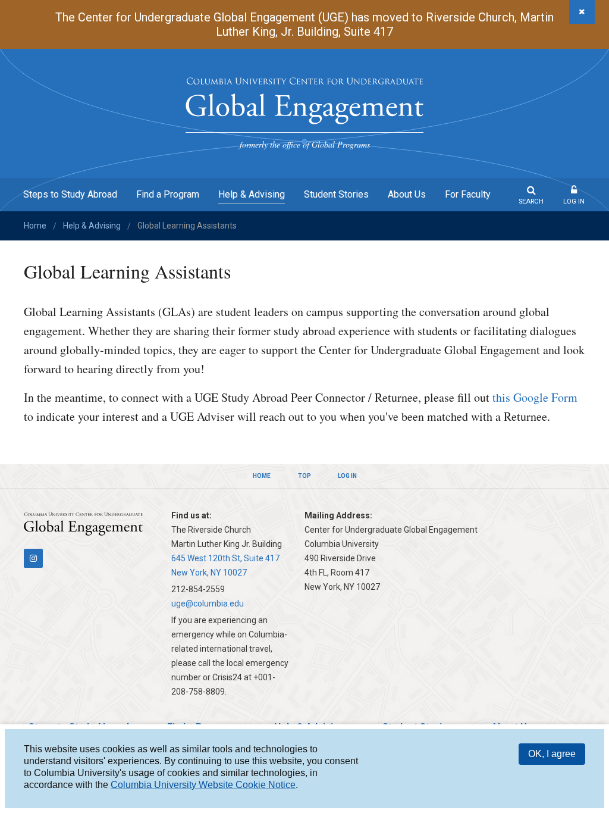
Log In (574, 201)
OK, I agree (552, 754)
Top (304, 476)
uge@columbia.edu (207, 603)
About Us (407, 194)
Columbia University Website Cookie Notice (203, 785)
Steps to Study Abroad (70, 194)
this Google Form (534, 397)
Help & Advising (251, 194)
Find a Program (167, 194)
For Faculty (468, 194)
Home (35, 225)
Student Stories (336, 194)
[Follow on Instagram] (33, 558)
